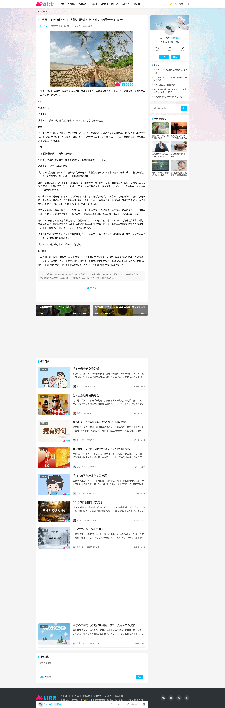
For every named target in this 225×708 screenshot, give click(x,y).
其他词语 (136, 4)
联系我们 (119, 696)
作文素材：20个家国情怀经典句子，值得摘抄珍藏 (102, 449)
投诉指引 (108, 696)
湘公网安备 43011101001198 (97, 700)
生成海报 (133, 704)
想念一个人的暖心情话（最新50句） (160, 173)
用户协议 (75, 696)
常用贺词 (104, 4)
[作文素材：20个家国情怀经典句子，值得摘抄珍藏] (54, 457)
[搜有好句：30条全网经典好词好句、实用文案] (54, 431)
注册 (187, 4)
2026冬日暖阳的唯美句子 (88, 502)
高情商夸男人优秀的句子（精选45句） (160, 155)
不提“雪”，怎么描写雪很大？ (89, 529)
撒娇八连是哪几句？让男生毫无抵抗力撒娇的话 (179, 136)
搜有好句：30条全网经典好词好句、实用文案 (99, 422)
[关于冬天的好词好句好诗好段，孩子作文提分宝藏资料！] (54, 634)
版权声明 (140, 700)
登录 (181, 4)
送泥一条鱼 (42, 26)
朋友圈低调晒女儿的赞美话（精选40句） (179, 173)
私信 (176, 57)
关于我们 (64, 696)
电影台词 (126, 4)
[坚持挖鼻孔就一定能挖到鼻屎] (54, 484)
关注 (165, 57)
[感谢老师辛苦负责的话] (54, 377)
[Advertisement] (92, 337)
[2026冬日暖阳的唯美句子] (54, 511)
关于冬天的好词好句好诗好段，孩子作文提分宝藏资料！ (105, 625)
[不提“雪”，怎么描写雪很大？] (54, 538)
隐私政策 (86, 696)
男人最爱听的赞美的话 (86, 395)
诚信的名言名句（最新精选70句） (160, 136)
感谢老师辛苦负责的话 (86, 368)
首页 (62, 4)
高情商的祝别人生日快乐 (179, 155)
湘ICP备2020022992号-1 (71, 700)
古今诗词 (93, 4)
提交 (139, 677)
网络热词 (115, 4)
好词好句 (71, 4)
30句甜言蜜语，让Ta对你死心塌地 (168, 96)
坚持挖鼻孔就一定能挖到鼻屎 (90, 475)
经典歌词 (82, 4)
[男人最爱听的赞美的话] (54, 404)
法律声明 (97, 696)
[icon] (163, 698)
